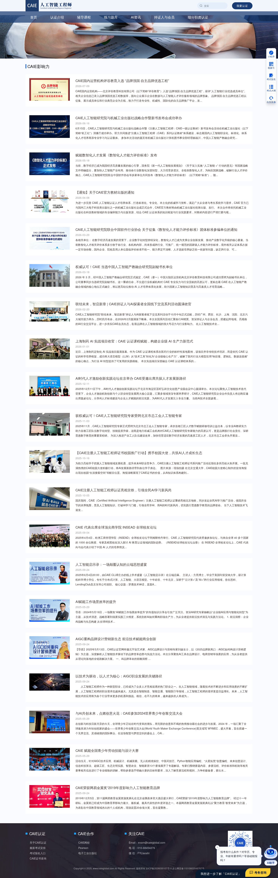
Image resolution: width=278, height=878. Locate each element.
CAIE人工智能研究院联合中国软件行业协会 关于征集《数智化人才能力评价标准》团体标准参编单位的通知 (156, 229)
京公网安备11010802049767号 (188, 868)
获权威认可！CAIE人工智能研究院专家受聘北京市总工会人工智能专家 (128, 415)
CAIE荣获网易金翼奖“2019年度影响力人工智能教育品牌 (117, 787)
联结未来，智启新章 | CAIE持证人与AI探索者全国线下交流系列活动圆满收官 (133, 303)
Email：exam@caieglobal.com (147, 842)
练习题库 (111, 17)
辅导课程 (84, 17)
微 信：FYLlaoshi (139, 853)
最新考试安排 (38, 848)
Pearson (83, 848)
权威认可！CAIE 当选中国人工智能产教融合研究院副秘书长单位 (124, 266)
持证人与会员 (164, 17)
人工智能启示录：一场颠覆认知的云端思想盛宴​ (111, 564)
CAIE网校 (84, 842)
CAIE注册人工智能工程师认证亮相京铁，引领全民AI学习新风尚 (123, 489)
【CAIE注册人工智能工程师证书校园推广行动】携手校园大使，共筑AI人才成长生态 (138, 452)
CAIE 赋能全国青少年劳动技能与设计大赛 (107, 750)
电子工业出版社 (87, 853)
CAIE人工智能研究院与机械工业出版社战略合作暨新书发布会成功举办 (128, 117)
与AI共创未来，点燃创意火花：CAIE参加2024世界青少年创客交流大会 (128, 713)
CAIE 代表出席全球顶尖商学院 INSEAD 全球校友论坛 (116, 527)
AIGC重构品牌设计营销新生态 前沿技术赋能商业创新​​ (115, 638)
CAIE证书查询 (38, 858)
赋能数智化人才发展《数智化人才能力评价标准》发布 (116, 154)
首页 (33, 17)
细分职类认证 (198, 17)
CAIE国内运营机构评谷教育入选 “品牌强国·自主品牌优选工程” (122, 80)
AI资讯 (136, 17)
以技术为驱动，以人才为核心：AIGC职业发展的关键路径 (118, 675)
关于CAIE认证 (38, 842)
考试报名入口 (38, 853)
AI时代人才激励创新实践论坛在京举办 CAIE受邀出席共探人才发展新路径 (130, 378)
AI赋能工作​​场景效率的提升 (95, 601)
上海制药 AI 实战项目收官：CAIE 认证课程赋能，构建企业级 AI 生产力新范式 (134, 341)
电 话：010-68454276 (142, 848)
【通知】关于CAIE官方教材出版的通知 (104, 192)
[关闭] (217, 849)
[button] (271, 855)
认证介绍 (57, 17)
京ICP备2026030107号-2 (159, 868)
